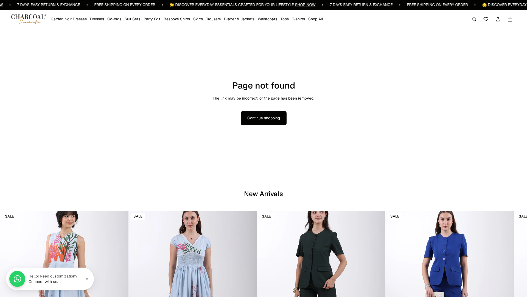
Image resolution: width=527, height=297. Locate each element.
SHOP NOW (297, 4)
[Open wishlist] (486, 19)
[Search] (474, 19)
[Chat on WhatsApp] (17, 279)
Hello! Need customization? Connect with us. (53, 279)
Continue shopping (263, 118)
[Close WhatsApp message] (87, 279)
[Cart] (510, 19)
